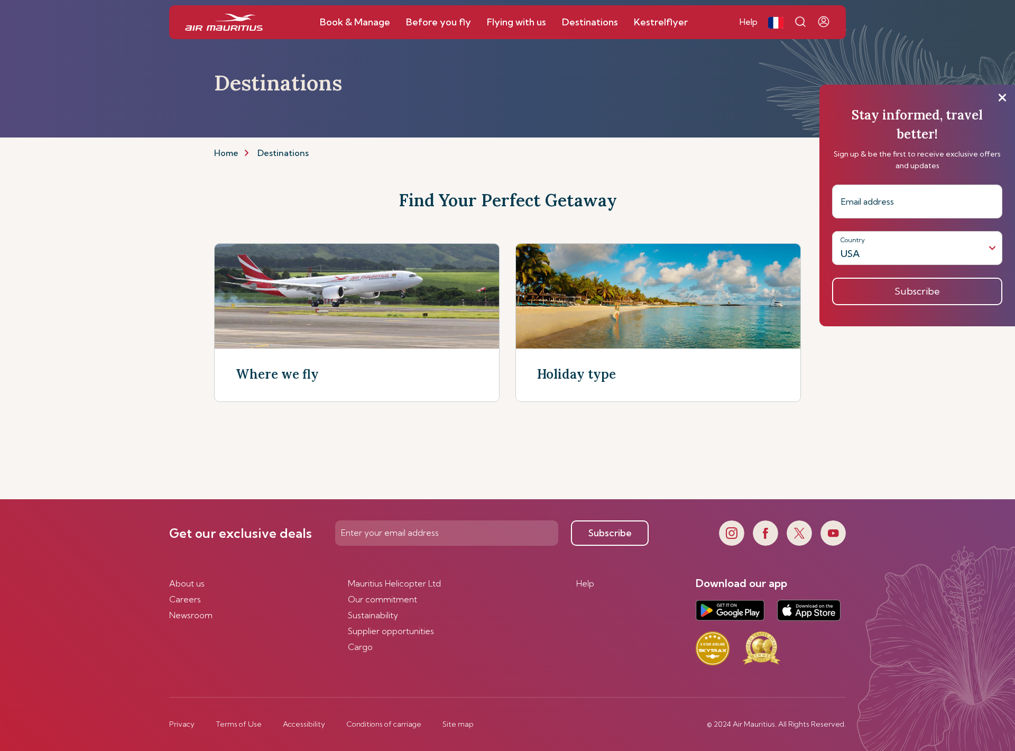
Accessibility (304, 724)
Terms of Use (239, 724)
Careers (185, 599)
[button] (775, 22)
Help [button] (749, 21)
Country (853, 240)
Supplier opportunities (391, 631)
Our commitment (382, 599)
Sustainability (373, 615)
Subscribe (610, 533)
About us (187, 583)
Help (585, 583)
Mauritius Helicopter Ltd (394, 583)
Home (226, 153)
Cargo (360, 647)
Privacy (182, 724)
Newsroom (191, 615)
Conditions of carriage (383, 724)
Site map (458, 724)
